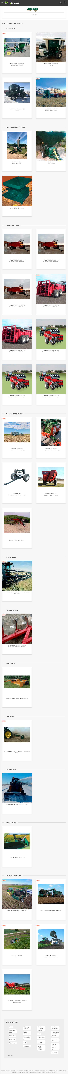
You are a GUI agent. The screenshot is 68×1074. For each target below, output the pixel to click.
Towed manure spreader (40, 1048)
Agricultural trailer (12, 1031)
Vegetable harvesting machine (40, 1028)
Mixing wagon (12, 1043)
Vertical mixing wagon (27, 1033)
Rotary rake (54, 1052)
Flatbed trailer (41, 1037)
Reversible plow (54, 1039)
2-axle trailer (12, 1035)
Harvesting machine (26, 1027)
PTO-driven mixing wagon (55, 1027)
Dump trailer (12, 1039)
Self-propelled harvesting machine (55, 1034)
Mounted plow (27, 1046)
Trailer (10, 1027)
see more (10, 1055)
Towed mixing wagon (27, 1038)
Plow (25, 1042)
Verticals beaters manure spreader (54, 1047)
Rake (39, 1033)
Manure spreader (40, 1041)
